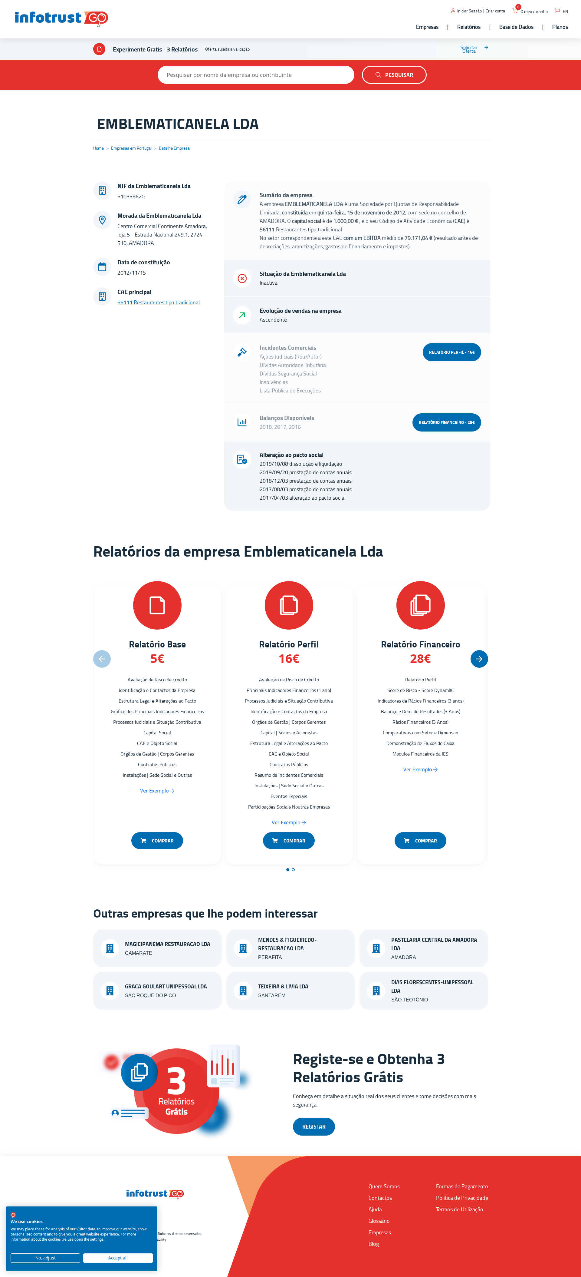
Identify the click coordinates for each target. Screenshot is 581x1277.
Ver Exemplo (155, 790)
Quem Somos (384, 1186)
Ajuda (375, 1209)
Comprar (162, 840)
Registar (314, 1126)
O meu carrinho (534, 11)
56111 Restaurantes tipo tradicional (158, 302)
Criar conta (495, 11)
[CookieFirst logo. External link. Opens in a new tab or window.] (13, 1215)
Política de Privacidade (462, 1197)
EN (565, 11)
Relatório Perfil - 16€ (452, 352)
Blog (374, 1243)
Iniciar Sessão (469, 11)
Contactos (380, 1197)
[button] (479, 659)
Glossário (379, 1220)
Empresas (380, 1232)
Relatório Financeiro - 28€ (447, 422)
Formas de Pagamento (462, 1186)
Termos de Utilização (459, 1209)
